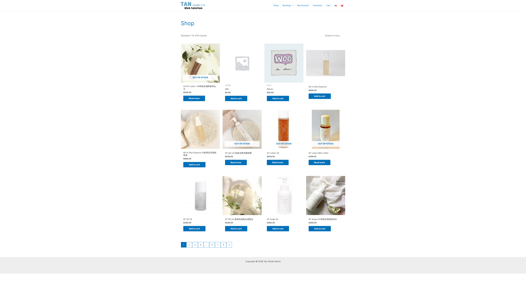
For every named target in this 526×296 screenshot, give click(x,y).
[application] (292, 5)
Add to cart (236, 98)
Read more (194, 98)
